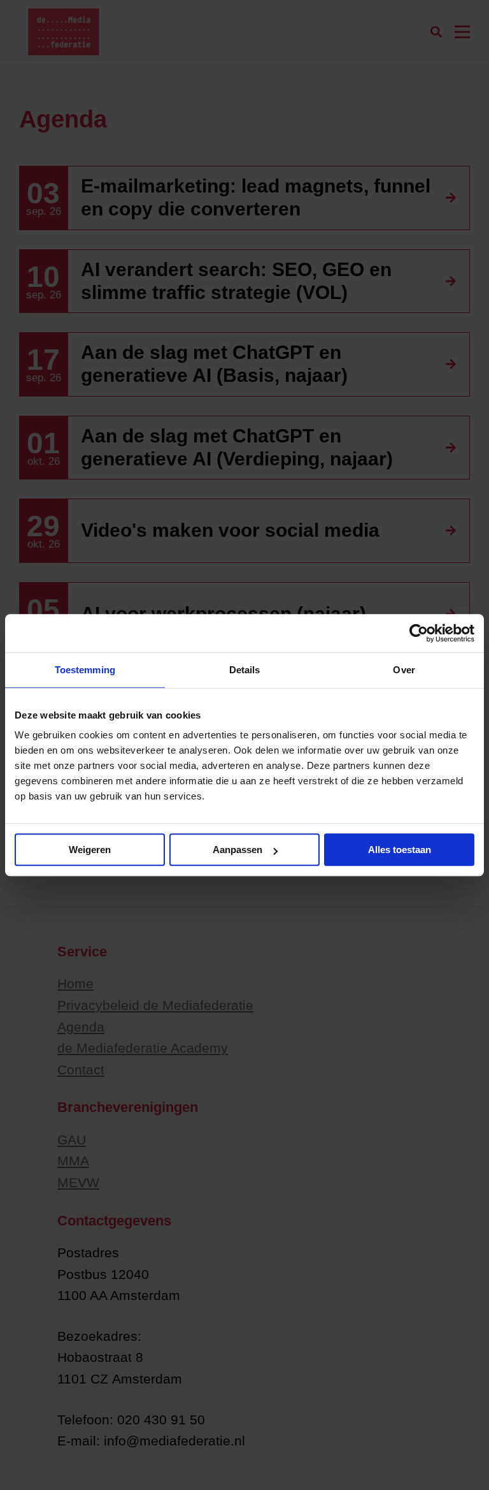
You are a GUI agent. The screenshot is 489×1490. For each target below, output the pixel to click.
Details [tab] (244, 669)
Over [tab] (404, 669)
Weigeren (90, 849)
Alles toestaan (399, 849)
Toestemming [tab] (85, 669)
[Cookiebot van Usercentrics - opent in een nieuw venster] (418, 633)
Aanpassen (237, 849)
